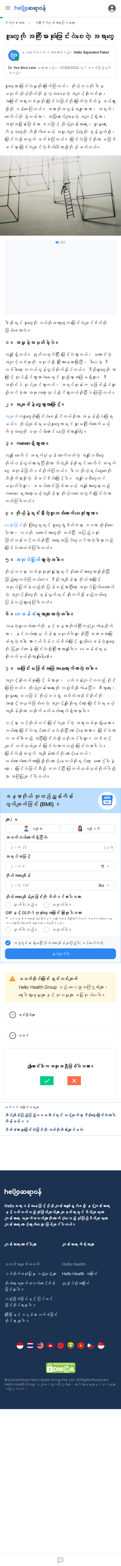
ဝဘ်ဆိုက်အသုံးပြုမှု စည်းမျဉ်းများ (30, 1273)
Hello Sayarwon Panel (91, 52)
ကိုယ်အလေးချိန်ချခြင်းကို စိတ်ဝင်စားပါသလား (43, 896)
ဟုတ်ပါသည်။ (25, 904)
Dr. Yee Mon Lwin (22, 68)
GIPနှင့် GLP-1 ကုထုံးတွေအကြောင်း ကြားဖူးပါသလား (43, 912)
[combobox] (103, 866)
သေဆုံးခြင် (13, 525)
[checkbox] (8, 943)
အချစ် (11, 416)
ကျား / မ (11, 819)
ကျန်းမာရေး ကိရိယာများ (78, 1244)
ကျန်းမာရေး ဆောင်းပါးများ (21, 1244)
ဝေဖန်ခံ (25, 614)
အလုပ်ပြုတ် (27, 560)
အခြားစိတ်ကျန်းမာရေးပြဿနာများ (55, 22)
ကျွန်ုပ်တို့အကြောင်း (75, 1283)
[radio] (8, 905)
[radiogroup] (60, 828)
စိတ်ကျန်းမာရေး (14, 22)
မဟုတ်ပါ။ (61, 904)
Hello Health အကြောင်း (79, 1273)
